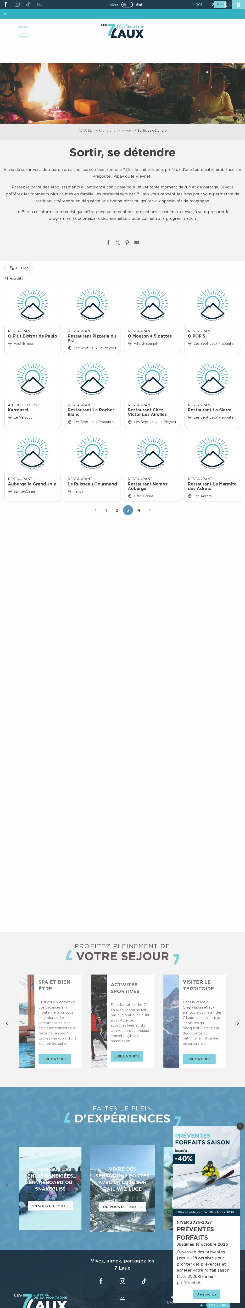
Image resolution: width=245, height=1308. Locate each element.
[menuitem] (122, 31)
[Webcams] (225, 4)
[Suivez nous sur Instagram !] (16, 4)
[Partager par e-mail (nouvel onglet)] (136, 243)
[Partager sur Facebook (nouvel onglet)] (108, 243)
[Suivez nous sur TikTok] (28, 4)
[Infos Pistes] (212, 4)
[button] (7, 1023)
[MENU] (24, 35)
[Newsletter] (39, 4)
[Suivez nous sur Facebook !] (5, 4)
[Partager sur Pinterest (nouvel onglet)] (127, 243)
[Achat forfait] (238, 4)
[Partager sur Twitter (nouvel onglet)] (117, 243)
